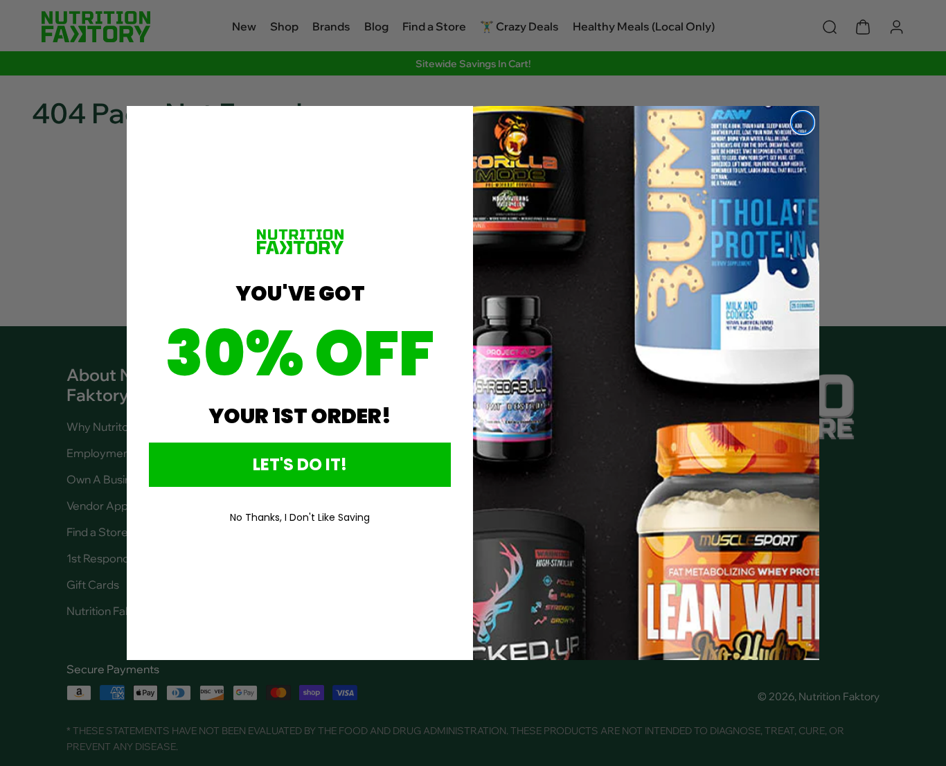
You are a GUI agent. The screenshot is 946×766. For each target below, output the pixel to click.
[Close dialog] (803, 123)
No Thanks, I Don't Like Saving (300, 517)
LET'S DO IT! (300, 464)
